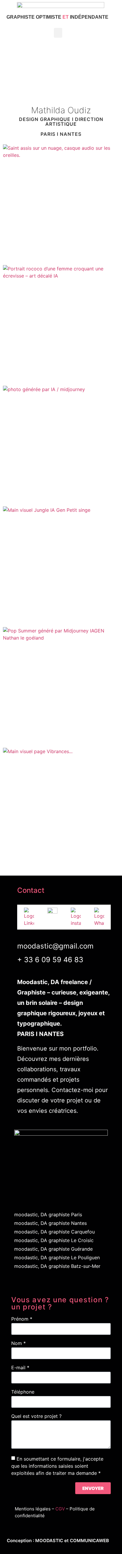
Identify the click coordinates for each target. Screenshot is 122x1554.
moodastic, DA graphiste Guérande (53, 1249)
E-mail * (20, 1367)
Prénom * (21, 1319)
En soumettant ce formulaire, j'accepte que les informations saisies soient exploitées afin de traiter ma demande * (57, 1466)
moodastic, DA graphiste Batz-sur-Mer (57, 1266)
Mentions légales (33, 1509)
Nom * (18, 1343)
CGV (60, 1509)
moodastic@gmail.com (55, 946)
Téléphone (22, 1392)
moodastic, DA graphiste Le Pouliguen (57, 1257)
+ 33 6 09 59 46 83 (50, 959)
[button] (58, 33)
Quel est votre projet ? (36, 1416)
